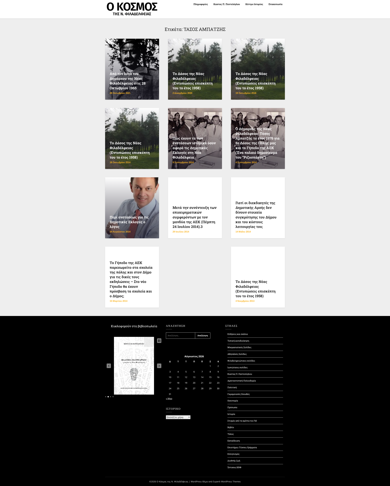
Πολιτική (232, 387)
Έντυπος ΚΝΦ (234, 467)
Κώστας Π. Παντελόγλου (226, 4)
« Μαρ (169, 398)
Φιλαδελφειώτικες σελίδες (241, 360)
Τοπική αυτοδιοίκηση (238, 340)
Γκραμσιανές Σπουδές (238, 394)
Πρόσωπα (232, 407)
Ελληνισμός (233, 453)
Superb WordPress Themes (227, 481)
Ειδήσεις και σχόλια (237, 334)
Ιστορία (231, 414)
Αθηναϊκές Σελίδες (237, 354)
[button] (109, 366)
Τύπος (230, 434)
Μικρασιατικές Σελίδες (239, 347)
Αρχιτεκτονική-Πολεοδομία (241, 380)
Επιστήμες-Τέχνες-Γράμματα (242, 447)
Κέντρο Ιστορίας (254, 4)
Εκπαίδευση (233, 440)
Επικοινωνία (275, 4)
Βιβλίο (230, 427)
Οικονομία (232, 400)
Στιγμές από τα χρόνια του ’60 (242, 420)
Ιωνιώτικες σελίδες (237, 367)
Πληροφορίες (200, 4)
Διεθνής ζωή (233, 460)
